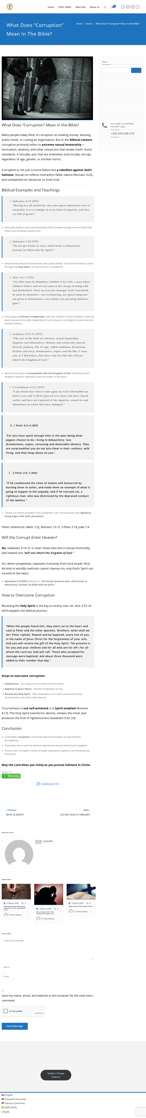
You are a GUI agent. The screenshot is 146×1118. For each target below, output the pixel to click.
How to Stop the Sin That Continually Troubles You (45, 913)
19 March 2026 (13, 903)
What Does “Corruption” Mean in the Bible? (40, 125)
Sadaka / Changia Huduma (55, 1075)
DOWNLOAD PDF (49, 784)
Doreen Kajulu (82, 911)
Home (51, 7)
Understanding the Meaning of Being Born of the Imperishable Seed (15, 908)
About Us (94, 7)
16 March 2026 (45, 909)
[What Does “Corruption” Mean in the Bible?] (47, 89)
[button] (105, 7)
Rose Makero (17, 915)
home (89, 23)
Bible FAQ (81, 7)
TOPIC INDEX (64, 7)
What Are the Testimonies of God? (81, 906)
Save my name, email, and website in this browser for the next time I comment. (48, 998)
